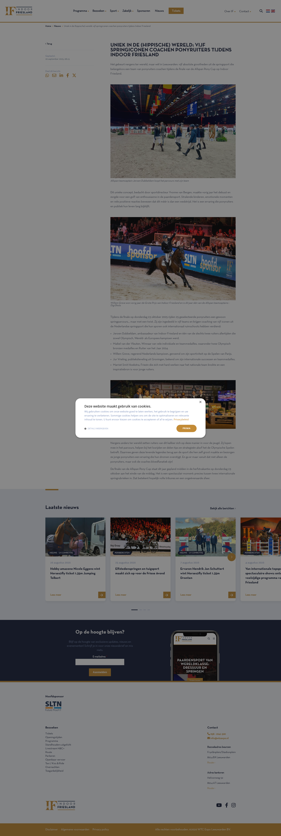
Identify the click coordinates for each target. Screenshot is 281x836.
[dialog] (140, 418)
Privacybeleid (181, 419)
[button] (96, 428)
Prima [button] (186, 428)
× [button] (200, 402)
